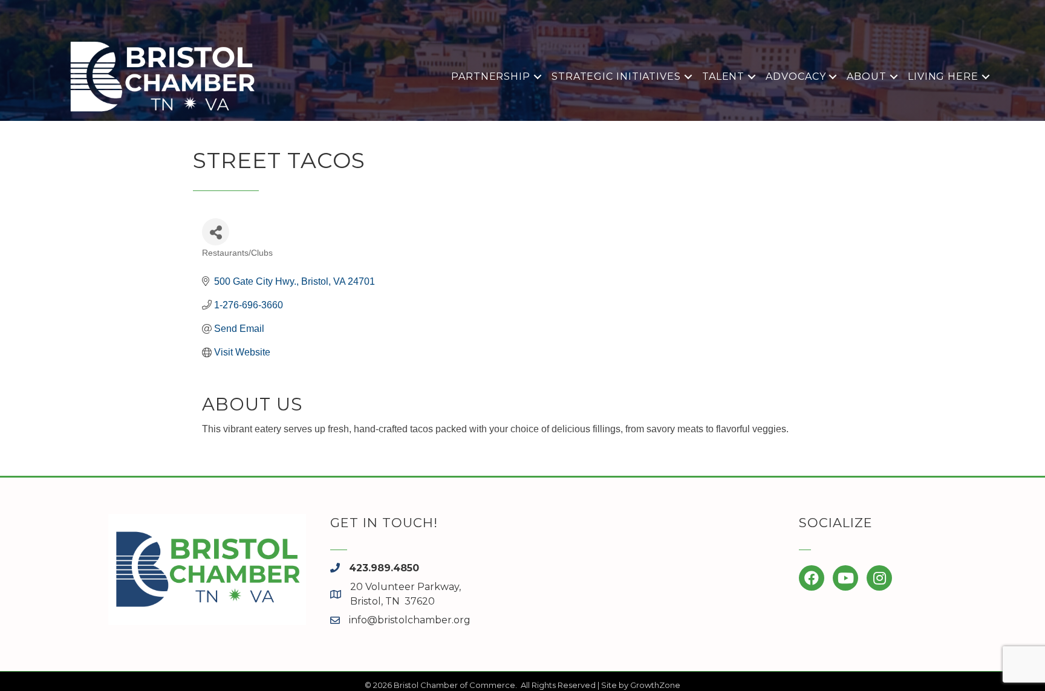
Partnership (490, 76)
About (867, 76)
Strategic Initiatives (616, 76)
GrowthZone (655, 685)
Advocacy (795, 76)
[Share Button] (215, 231)
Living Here (943, 76)
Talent (723, 76)
